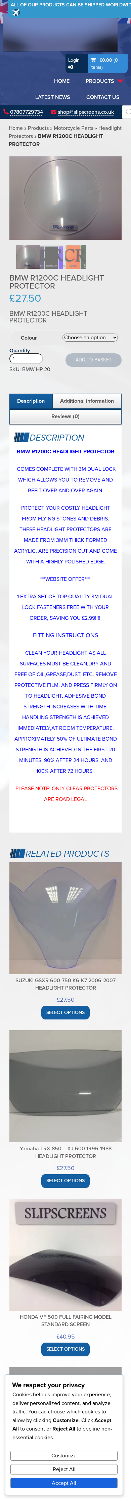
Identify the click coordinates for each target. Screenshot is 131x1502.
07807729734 (26, 112)
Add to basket (94, 360)
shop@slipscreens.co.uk (86, 112)
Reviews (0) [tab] (65, 416)
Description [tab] (31, 401)
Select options (65, 1012)
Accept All (64, 1483)
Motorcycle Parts (73, 128)
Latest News (52, 97)
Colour (29, 338)
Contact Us (103, 97)
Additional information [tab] (87, 401)
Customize (64, 1455)
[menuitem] (62, 81)
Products (100, 81)
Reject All (64, 1469)
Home (62, 81)
